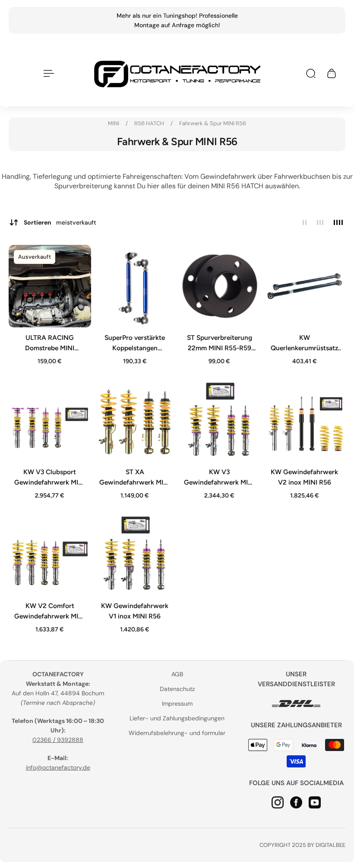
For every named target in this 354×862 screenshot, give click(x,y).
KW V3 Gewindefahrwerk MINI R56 (219, 477)
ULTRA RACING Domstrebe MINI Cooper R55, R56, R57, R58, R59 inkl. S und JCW (50, 343)
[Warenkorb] (331, 73)
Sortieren (60, 222)
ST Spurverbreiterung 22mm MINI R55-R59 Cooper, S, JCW (219, 343)
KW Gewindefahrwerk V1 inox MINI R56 (134, 611)
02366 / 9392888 (57, 740)
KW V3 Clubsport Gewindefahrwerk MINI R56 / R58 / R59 (49, 477)
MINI (114, 123)
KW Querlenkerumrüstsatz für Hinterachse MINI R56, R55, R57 (304, 343)
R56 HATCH (149, 123)
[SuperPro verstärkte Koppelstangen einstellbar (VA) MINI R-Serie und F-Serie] (135, 286)
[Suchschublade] (310, 73)
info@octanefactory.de (58, 767)
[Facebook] (296, 802)
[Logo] (177, 73)
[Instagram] (278, 802)
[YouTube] (315, 802)
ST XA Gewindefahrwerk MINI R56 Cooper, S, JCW (134, 477)
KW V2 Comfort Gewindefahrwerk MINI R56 (49, 611)
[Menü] (47, 73)
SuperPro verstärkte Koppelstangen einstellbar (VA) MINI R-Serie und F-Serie (134, 343)
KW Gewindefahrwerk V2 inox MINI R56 (304, 476)
